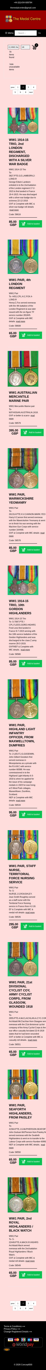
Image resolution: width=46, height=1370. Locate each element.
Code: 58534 (15, 805)
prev (12, 87)
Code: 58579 (15, 423)
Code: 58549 (15, 1265)
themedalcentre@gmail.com (23, 8)
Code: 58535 (15, 917)
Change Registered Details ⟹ (18, 1332)
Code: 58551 (15, 1044)
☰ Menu (9, 33)
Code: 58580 (15, 654)
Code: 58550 (15, 1152)
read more (14, 210)
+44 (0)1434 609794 (23, 2)
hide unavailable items (11, 67)
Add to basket (33, 224)
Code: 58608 (15, 326)
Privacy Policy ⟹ (12, 1329)
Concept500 (26, 1365)
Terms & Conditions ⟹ (14, 1326)
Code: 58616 (15, 214)
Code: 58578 (15, 540)
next (31, 92)
